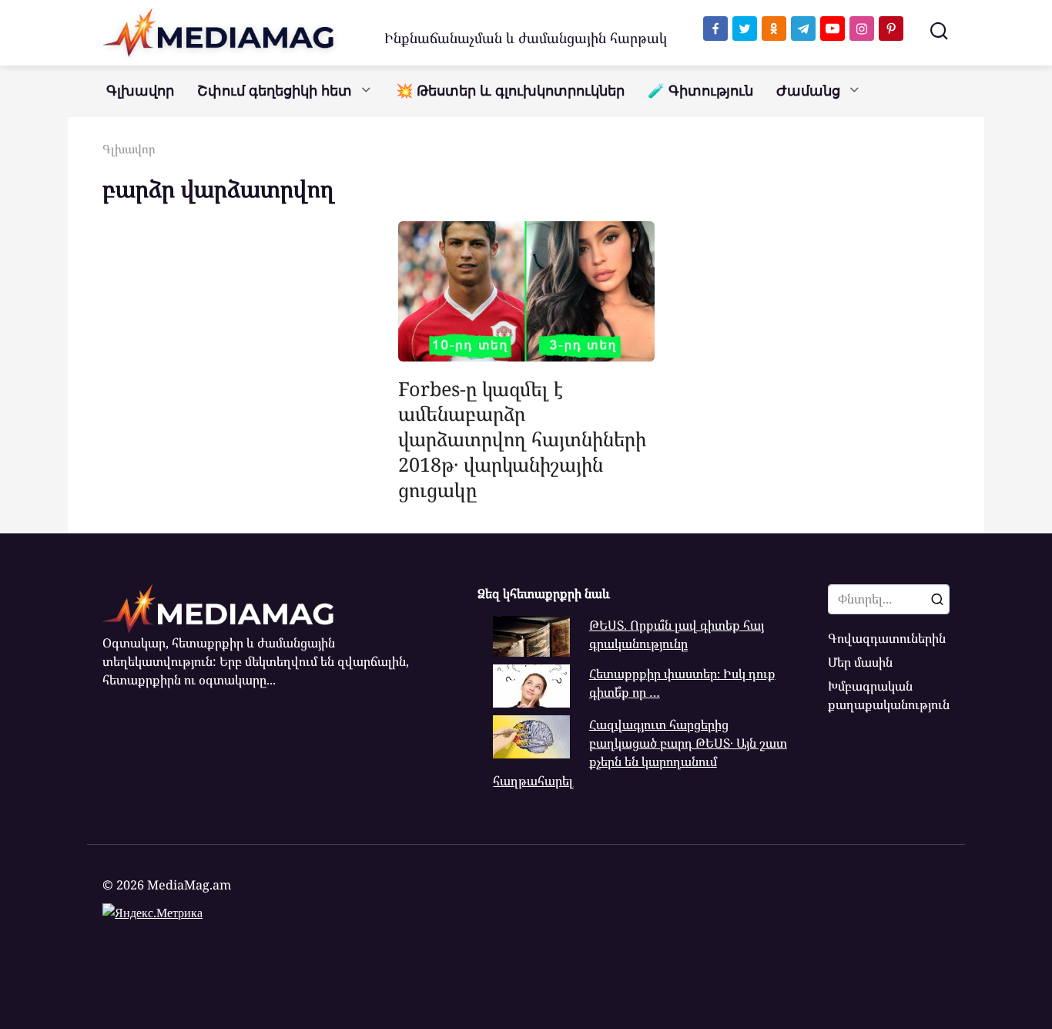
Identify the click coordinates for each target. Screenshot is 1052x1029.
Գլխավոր (140, 91)
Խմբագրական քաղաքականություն (889, 695)
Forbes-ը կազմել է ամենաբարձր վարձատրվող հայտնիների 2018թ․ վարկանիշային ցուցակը (522, 438)
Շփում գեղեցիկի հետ (274, 91)
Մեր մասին (860, 662)
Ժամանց (808, 91)
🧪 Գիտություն (700, 91)
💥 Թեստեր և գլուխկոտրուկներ (510, 91)
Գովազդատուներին (887, 638)
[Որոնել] (937, 599)
